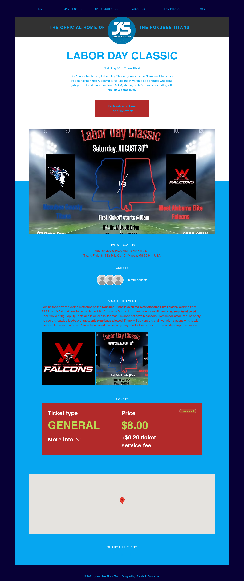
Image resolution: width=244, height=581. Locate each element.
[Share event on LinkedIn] (131, 554)
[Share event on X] (122, 554)
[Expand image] (68, 358)
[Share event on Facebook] (113, 554)
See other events (122, 111)
